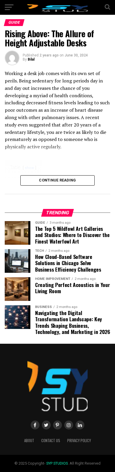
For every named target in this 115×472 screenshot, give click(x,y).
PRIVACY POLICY (79, 440)
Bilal (31, 59)
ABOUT (29, 440)
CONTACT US (50, 440)
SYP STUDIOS (57, 463)
